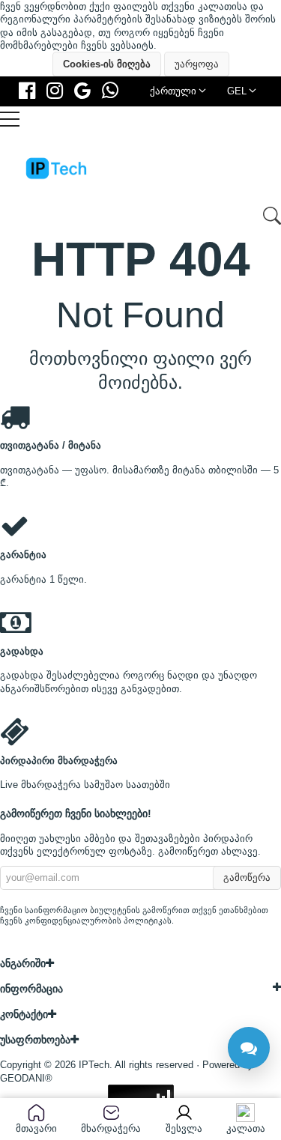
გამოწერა (247, 877)
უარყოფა (197, 64)
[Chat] (249, 1048)
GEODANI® (26, 1077)
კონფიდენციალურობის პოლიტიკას (98, 920)
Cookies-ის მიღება (107, 64)
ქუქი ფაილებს (123, 6)
